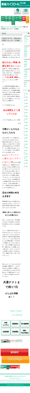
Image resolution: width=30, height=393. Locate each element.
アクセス (2, 18)
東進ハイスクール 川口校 (8, 27)
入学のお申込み (15, 359)
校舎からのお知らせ (13, 20)
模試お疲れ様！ (25, 84)
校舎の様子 (6, 18)
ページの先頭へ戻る (17, 314)
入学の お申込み (27, 19)
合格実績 (6, 331)
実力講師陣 (25, 324)
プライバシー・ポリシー (15, 378)
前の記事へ (12, 310)
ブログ (17, 18)
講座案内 (15, 324)
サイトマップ (22, 376)
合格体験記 (9, 18)
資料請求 (24, 18)
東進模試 (15, 331)
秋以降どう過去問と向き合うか (25, 74)
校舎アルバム (20, 18)
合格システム (6, 324)
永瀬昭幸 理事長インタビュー (11, 376)
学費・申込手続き (25, 332)
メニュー (26, 12)
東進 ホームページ (18, 13)
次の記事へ (19, 310)
